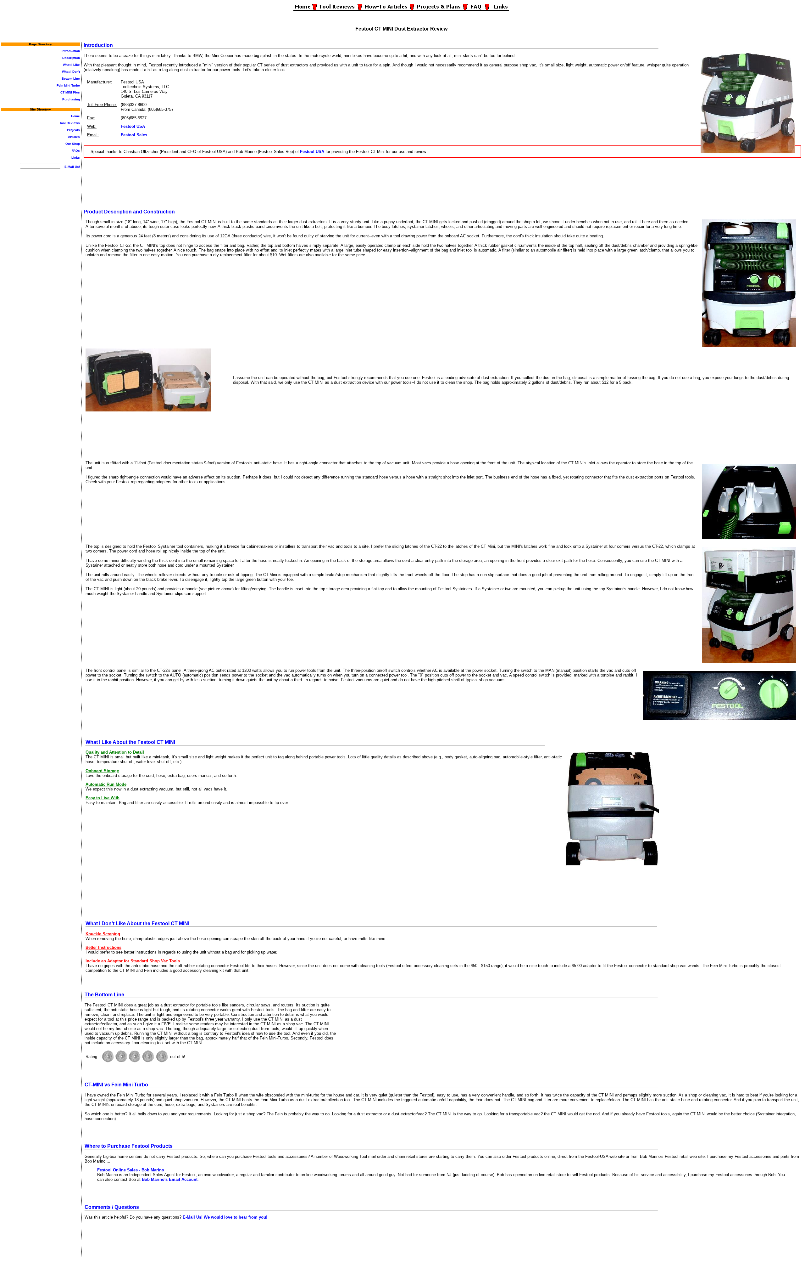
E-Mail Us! (72, 166)
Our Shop (72, 143)
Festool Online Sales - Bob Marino (130, 1170)
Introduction (71, 51)
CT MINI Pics (70, 92)
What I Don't (71, 71)
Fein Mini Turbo (68, 85)
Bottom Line (71, 78)
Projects (73, 130)
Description (71, 57)
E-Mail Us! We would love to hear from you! (225, 1217)
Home (75, 116)
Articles (74, 137)
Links (75, 157)
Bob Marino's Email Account (169, 1179)
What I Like (71, 64)
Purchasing (71, 99)
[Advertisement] (442, 181)
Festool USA (133, 126)
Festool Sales (134, 135)
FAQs (76, 150)
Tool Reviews (69, 123)
